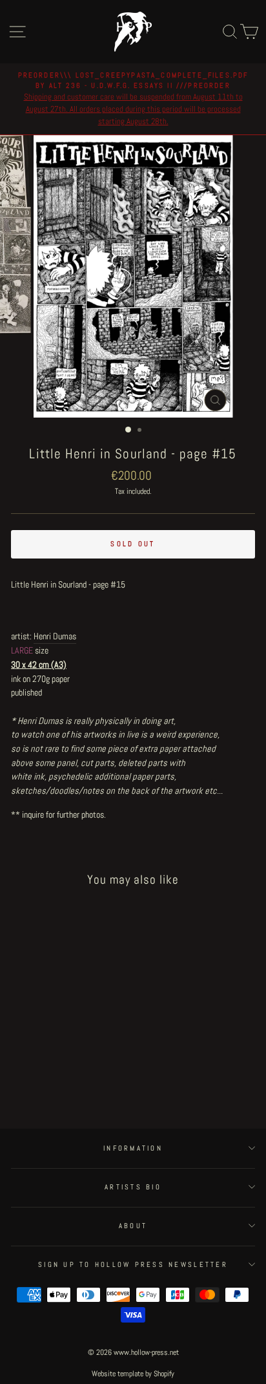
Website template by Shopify (133, 1373)
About (133, 1225)
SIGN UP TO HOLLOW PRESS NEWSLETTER (133, 1264)
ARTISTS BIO (133, 1186)
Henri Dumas (55, 636)
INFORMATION (133, 1148)
